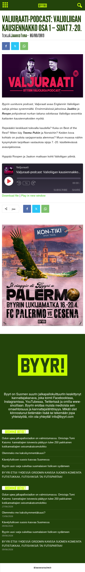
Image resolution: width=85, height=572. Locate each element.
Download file (10, 195)
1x (26, 183)
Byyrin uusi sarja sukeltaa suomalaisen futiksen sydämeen (35, 466)
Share (76, 190)
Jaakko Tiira (19, 35)
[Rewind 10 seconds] (19, 183)
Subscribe (60, 190)
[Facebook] (6, 46)
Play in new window (33, 195)
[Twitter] (15, 46)
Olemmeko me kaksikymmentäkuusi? (23, 453)
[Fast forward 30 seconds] (33, 183)
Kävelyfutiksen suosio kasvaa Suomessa (25, 459)
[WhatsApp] (24, 46)
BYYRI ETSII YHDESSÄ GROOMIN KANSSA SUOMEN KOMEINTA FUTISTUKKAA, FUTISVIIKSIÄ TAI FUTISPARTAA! (41, 474)
